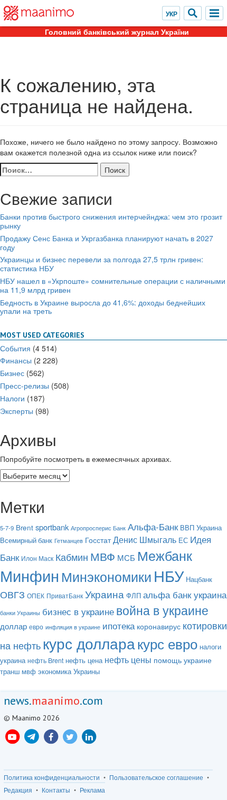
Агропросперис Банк (98, 528)
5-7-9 (7, 528)
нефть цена (83, 660)
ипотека (118, 625)
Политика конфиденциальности (52, 777)
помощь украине (183, 660)
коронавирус (159, 626)
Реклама (92, 790)
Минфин (29, 575)
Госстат (98, 540)
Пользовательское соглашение (156, 777)
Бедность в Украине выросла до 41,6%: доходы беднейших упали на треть (102, 307)
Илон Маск (37, 558)
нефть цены (128, 659)
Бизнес (12, 373)
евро (36, 626)
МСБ (126, 557)
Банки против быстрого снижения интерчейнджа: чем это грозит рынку (111, 221)
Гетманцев (68, 541)
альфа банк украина (184, 594)
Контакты (56, 790)
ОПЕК (35, 595)
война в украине (162, 610)
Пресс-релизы (24, 385)
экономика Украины (69, 671)
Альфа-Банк (153, 526)
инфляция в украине (72, 627)
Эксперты (16, 411)
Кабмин (71, 557)
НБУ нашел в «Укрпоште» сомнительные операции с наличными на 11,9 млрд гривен (112, 285)
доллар (13, 625)
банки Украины (20, 612)
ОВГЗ (12, 594)
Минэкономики (106, 576)
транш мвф (18, 671)
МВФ (102, 556)
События (15, 348)
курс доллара (89, 643)
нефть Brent (45, 660)
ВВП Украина (201, 527)
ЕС (183, 540)
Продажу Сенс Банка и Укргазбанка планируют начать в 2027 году (106, 242)
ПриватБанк (64, 595)
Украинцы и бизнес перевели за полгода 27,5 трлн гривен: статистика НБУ (101, 263)
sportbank (52, 526)
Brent (24, 527)
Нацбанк (199, 579)
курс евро (167, 643)
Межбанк (164, 555)
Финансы (16, 360)
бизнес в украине (78, 611)
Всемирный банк (26, 540)
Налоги (12, 398)
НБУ (169, 575)
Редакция (18, 790)
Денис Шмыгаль (144, 540)
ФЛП (133, 595)
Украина (104, 594)
